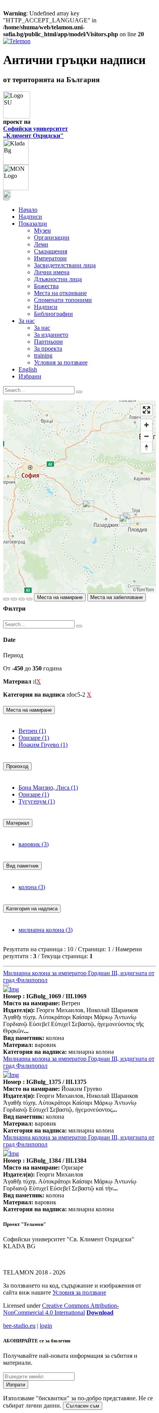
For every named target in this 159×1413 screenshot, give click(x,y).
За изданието (51, 334)
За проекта (48, 348)
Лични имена (51, 272)
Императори (50, 258)
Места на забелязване (116, 597)
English (28, 369)
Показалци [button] (33, 223)
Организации (51, 237)
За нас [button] (27, 320)
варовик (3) (34, 844)
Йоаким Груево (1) (43, 744)
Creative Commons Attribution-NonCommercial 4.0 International (61, 1309)
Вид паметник (22, 866)
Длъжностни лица (58, 279)
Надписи (30, 216)
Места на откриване (60, 293)
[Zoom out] (146, 436)
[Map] (79, 496)
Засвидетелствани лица (65, 265)
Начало (28, 209)
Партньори (48, 341)
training (43, 355)
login (46, 1325)
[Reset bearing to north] (146, 447)
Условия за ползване (61, 362)
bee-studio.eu (19, 1325)
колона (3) (32, 887)
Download (99, 1312)
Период (13, 655)
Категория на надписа (32, 909)
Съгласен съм (82, 1406)
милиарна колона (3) (46, 930)
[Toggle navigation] (6, 199)
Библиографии (53, 314)
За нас (42, 327)
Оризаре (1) (34, 737)
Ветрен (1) (32, 731)
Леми (41, 244)
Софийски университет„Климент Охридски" (35, 132)
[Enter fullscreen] (146, 409)
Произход (17, 766)
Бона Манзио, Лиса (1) (48, 787)
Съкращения (50, 251)
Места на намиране (60, 597)
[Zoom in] (146, 424)
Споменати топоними (63, 300)
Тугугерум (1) (37, 801)
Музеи (42, 230)
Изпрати (15, 1385)
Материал (17, 823)
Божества (46, 286)
